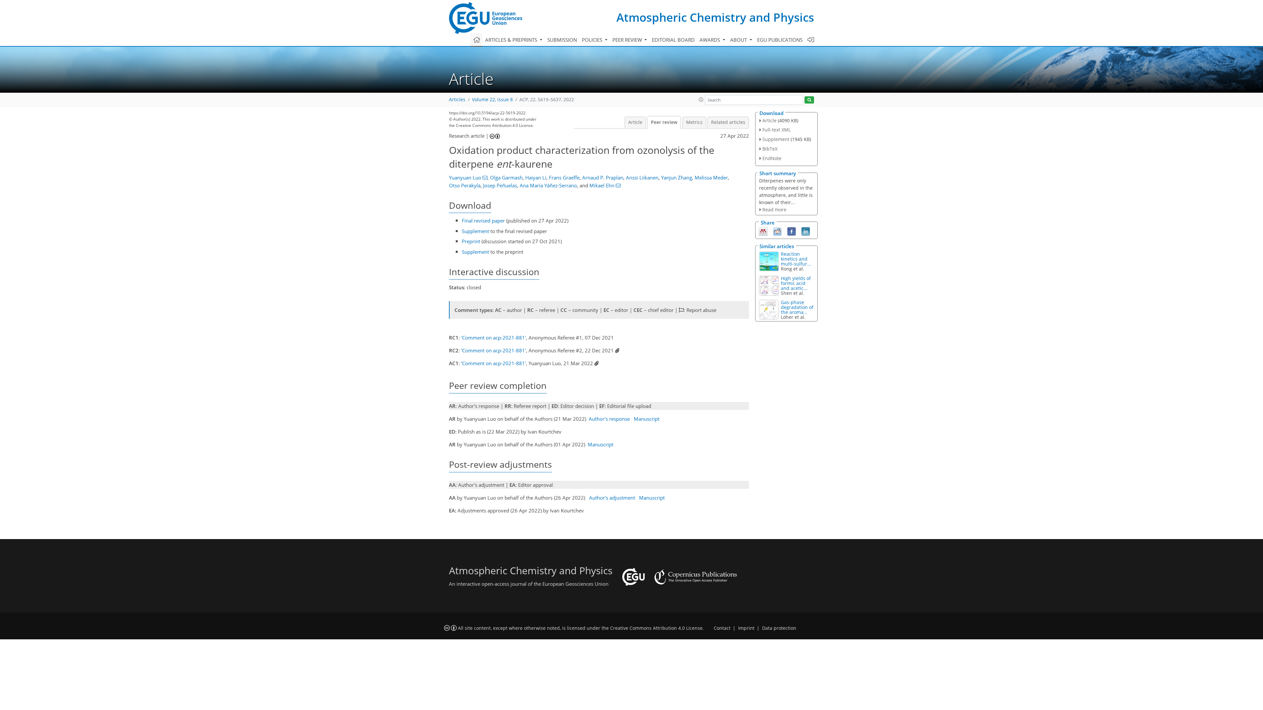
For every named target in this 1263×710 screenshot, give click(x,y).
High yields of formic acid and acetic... (796, 283)
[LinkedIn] (805, 231)
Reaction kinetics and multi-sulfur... (796, 259)
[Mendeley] (763, 231)
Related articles (728, 122)
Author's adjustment (612, 497)
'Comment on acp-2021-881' (493, 337)
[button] (701, 100)
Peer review (664, 122)
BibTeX (770, 149)
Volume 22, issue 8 (492, 100)
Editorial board (673, 39)
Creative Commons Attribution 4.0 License (656, 628)
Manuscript (646, 418)
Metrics (694, 122)
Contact (722, 628)
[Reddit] (777, 231)
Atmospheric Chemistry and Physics (715, 17)
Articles (457, 100)
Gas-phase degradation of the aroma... (797, 307)
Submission (562, 39)
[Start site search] (809, 100)
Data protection (779, 628)
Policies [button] (593, 39)
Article (635, 122)
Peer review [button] (627, 39)
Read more (774, 209)
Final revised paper (483, 220)
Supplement (475, 231)
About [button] (739, 39)
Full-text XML (776, 130)
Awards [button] (710, 39)
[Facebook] (791, 231)
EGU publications (780, 39)
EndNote (771, 158)
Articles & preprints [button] (511, 39)
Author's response (609, 418)
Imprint (746, 628)
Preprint (471, 241)
